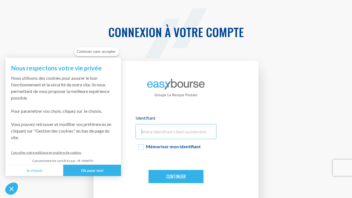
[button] (11, 188)
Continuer (176, 176)
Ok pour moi (92, 170)
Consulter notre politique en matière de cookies (46, 152)
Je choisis (34, 170)
